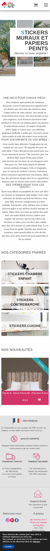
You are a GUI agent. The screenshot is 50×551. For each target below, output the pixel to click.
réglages (36, 541)
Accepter (8, 547)
